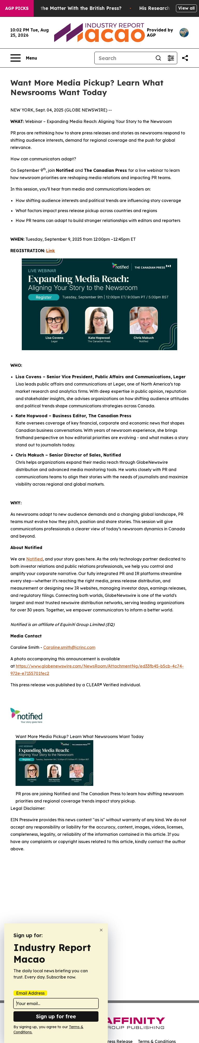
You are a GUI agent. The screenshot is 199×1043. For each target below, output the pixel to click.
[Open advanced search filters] (171, 58)
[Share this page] (185, 58)
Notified (34, 559)
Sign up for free (56, 1016)
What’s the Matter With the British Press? (72, 8)
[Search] (158, 58)
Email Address (30, 993)
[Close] (101, 930)
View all (186, 8)
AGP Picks (17, 8)
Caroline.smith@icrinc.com (69, 647)
